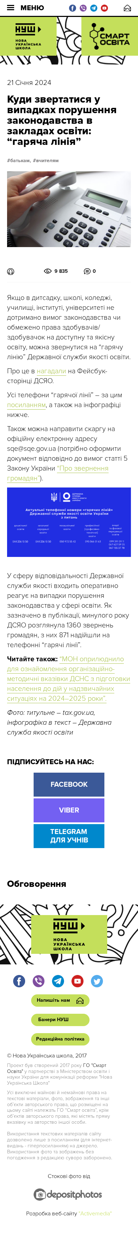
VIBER (69, 810)
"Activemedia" (95, 1213)
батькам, (20, 161)
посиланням (26, 405)
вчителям (47, 161)
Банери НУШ (53, 1020)
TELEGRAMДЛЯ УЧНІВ (69, 836)
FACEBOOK (69, 784)
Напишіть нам (127, 8)
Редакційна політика (60, 1039)
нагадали (51, 371)
